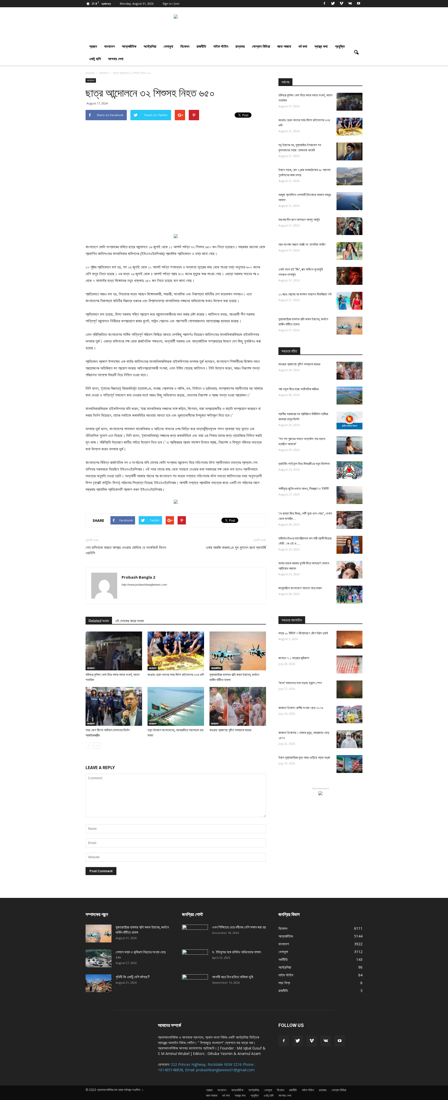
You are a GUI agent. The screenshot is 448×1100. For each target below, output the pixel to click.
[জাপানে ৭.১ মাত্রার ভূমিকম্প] (349, 664)
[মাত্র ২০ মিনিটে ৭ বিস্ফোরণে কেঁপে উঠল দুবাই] (349, 640)
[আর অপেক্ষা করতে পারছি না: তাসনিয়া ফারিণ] (349, 251)
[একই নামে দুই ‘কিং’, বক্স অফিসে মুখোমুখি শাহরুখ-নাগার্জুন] (349, 276)
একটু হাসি (95, 58)
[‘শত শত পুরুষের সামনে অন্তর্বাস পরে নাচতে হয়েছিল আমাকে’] (349, 445)
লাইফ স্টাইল (220, 46)
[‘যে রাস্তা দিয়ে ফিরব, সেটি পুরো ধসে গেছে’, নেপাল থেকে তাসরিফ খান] (349, 520)
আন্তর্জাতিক (129, 46)
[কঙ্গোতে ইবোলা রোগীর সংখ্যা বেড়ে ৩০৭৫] (349, 714)
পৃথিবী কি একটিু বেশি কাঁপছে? (133, 977)
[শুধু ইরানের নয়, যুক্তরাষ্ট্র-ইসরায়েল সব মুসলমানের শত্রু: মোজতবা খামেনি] (349, 151)
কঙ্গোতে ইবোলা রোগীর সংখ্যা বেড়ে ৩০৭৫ (301, 708)
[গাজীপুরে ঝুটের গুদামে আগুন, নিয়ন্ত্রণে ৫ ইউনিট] (349, 495)
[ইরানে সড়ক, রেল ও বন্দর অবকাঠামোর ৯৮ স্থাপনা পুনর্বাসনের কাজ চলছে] (349, 176)
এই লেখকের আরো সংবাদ (129, 621)
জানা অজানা (284, 46)
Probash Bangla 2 (138, 577)
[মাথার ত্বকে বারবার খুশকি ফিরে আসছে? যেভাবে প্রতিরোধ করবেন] (349, 570)
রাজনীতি (201, 46)
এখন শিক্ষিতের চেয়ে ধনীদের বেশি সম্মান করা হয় (239, 927)
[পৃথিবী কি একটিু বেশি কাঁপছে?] (98, 983)
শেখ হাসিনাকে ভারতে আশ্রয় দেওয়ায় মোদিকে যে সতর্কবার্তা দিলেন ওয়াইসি (126, 550)
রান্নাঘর (240, 46)
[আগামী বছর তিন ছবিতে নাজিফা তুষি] (195, 983)
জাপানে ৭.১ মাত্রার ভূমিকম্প (293, 658)
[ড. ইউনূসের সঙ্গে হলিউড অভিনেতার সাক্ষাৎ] (195, 958)
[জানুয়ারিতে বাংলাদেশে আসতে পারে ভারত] (349, 595)
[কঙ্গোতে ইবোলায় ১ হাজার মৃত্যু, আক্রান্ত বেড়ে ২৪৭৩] (349, 739)
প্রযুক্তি (340, 46)
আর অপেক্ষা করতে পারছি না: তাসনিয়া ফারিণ (301, 244)
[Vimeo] (341, 3)
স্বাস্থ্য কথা (321, 46)
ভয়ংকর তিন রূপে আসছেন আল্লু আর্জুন (299, 220)
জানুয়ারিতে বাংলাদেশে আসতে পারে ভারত (300, 588)
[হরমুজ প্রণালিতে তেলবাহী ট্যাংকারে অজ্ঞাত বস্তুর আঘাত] (349, 201)
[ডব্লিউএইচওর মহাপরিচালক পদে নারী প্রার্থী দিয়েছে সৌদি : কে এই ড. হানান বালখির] (349, 545)
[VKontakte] (350, 3)
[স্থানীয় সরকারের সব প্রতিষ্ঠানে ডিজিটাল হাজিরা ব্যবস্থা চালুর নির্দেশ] (349, 420)
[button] (356, 52)
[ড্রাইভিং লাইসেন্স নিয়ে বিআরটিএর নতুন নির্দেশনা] (349, 470)
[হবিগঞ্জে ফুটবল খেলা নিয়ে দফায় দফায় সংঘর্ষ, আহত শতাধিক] (114, 650)
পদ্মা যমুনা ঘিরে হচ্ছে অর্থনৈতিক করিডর (298, 389)
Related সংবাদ (99, 621)
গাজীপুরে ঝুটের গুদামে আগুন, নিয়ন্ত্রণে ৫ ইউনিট (303, 489)
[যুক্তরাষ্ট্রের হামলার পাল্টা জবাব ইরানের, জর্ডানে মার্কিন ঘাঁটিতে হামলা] (237, 650)
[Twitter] (333, 3)
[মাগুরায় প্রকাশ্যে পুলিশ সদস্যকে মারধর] (237, 706)
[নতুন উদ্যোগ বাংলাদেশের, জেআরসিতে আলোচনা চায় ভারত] (176, 706)
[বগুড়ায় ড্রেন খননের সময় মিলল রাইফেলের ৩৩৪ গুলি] (176, 650)
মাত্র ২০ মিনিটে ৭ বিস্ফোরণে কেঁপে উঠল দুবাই (303, 633)
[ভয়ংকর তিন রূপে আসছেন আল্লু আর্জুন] (349, 226)
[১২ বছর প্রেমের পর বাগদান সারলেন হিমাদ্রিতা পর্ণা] (349, 301)
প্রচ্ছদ (93, 46)
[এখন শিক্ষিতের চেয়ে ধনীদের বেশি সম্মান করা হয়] (195, 934)
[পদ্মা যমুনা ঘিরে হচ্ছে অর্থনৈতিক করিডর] (349, 395)
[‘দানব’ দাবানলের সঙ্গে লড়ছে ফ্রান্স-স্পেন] (349, 689)
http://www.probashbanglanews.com (144, 584)
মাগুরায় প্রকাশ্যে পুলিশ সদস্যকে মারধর (230, 730)
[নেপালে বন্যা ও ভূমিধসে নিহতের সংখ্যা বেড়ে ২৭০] (98, 958)
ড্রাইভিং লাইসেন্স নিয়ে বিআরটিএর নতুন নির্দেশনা (304, 464)
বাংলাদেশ (109, 46)
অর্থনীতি (283, 959)
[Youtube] (358, 3)
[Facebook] (324, 3)
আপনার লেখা (115, 58)
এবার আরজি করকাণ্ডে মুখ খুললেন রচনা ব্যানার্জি (236, 547)
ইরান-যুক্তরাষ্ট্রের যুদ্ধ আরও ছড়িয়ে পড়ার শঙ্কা (304, 758)
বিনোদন (184, 46)
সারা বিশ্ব (284, 982)
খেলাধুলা (168, 46)
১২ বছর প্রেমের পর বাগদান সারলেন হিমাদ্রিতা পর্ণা (305, 294)
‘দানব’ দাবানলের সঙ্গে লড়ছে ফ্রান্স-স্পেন (300, 683)
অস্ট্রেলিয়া (150, 46)
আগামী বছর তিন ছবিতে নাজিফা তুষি (232, 977)
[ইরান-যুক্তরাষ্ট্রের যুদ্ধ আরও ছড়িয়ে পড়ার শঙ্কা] (349, 764)
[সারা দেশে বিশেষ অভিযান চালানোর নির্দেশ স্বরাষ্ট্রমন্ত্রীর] (114, 706)
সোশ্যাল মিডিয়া (261, 46)
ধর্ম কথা (302, 46)
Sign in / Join (171, 3)
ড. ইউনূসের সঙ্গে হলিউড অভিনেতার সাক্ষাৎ (236, 952)
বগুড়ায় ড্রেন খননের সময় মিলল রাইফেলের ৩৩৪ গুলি (176, 675)
